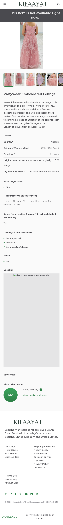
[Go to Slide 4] (41, 80)
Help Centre (11, 450)
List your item (12, 457)
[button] (31, 45)
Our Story (10, 446)
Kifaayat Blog (11, 482)
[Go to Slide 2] (19, 80)
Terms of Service (43, 457)
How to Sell (11, 475)
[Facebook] (15, 493)
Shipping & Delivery (44, 446)
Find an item (11, 453)
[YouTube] (26, 493)
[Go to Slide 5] (52, 80)
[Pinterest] (36, 493)
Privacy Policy (41, 464)
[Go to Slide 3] (30, 80)
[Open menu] (5, 4)
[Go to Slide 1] (9, 80)
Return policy (41, 450)
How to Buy (11, 479)
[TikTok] (10, 493)
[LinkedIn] (31, 493)
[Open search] (58, 4)
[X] (20, 493)
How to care (40, 453)
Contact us (39, 467)
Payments (39, 460)
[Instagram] (6, 493)
